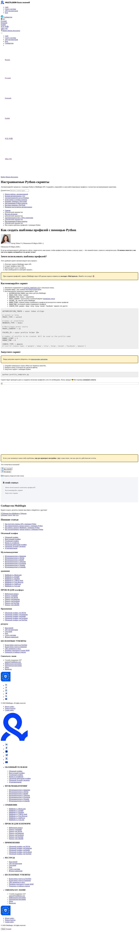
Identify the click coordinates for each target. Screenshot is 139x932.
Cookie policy (9, 710)
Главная (7, 210)
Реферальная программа (13, 664)
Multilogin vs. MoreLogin (13, 575)
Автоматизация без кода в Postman (17, 198)
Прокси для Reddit (11, 595)
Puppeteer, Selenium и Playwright (16, 201)
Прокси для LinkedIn (12, 605)
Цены (7, 667)
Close (3, 929)
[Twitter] (6, 697)
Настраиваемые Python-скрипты (16, 203)
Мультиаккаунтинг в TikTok (14, 558)
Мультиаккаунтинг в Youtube (15, 565)
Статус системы (10, 9)
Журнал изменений (11, 637)
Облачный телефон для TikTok (15, 613)
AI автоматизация (11, 548)
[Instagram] (6, 691)
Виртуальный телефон (13, 539)
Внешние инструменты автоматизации (18, 207)
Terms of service (10, 708)
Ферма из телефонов (12, 543)
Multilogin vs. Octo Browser (14, 582)
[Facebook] (6, 688)
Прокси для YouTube (12, 603)
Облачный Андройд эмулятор (15, 546)
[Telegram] (6, 694)
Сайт (6, 7)
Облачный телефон (11, 537)
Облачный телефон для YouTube (16, 620)
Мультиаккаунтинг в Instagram (15, 556)
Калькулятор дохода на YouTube (16, 645)
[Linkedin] (6, 685)
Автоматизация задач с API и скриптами (19, 218)
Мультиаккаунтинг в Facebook (15, 563)
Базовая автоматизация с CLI (15, 196)
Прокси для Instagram (12, 599)
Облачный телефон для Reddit (15, 616)
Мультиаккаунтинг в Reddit (14, 560)
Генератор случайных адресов (15, 652)
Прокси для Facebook (12, 601)
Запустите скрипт (11, 493)
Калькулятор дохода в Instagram (16, 647)
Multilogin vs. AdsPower (13, 584)
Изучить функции (11, 214)
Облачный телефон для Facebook (16, 618)
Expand (8, 929)
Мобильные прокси (12, 594)
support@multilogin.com (13, 662)
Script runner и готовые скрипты (16, 199)
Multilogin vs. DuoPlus (12, 579)
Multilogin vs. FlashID (12, 577)
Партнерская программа (13, 665)
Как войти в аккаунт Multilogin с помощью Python (22, 527)
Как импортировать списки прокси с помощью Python (24, 526)
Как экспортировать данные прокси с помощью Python (24, 529)
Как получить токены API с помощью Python (20, 524)
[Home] (16, 4)
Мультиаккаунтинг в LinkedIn (15, 567)
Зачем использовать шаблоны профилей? (20, 487)
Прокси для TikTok (11, 597)
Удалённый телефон (12, 541)
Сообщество (9, 43)
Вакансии (8, 669)
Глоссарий (8, 631)
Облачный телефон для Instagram (16, 614)
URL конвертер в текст (13, 648)
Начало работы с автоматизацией (16, 194)
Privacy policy (9, 706)
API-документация (11, 11)
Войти (3, 177)
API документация (11, 630)
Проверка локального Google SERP (17, 650)
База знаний (9, 628)
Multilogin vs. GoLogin (12, 586)
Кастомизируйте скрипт (14, 490)
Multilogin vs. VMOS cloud (14, 580)
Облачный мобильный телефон (16, 544)
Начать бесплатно (12, 177)
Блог (6, 13)
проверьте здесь (48, 299)
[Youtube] (6, 699)
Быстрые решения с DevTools (15, 205)
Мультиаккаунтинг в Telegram (15, 561)
